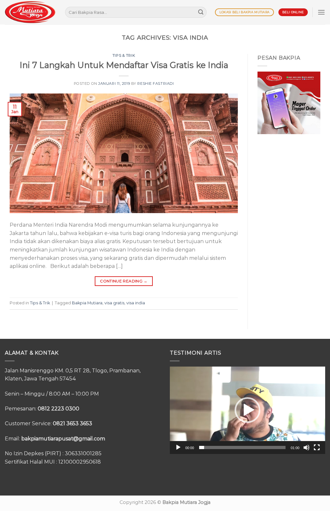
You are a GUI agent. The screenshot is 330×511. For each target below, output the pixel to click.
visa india (135, 302)
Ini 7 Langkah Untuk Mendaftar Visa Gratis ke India (124, 65)
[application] (247, 410)
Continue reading (124, 281)
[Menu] (321, 12)
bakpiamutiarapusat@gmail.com (63, 439)
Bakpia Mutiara (87, 302)
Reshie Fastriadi (155, 83)
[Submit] (200, 12)
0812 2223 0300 (58, 409)
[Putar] (178, 447)
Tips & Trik (123, 55)
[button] (247, 410)
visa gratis (114, 302)
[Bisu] (306, 447)
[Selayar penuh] (317, 447)
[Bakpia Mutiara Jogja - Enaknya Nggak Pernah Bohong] (30, 12)
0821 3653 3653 (72, 423)
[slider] (242, 447)
